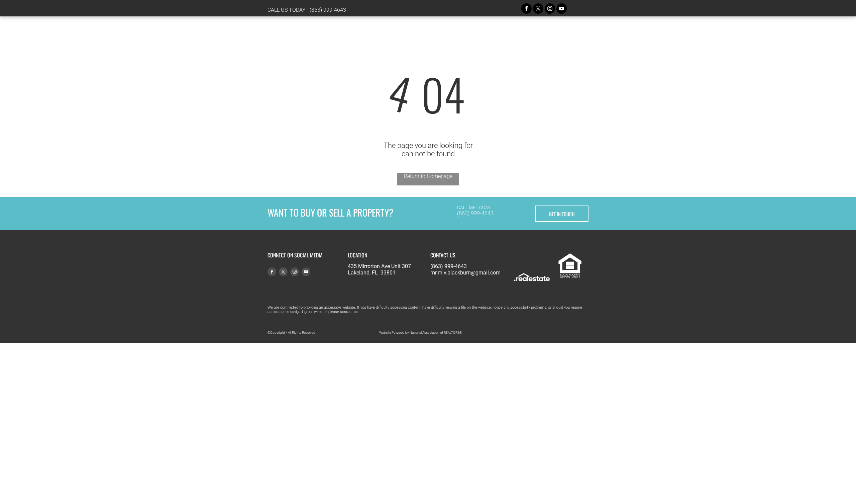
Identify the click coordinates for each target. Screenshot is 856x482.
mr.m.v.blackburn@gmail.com (465, 272)
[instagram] (550, 9)
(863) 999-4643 (328, 10)
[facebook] (526, 9)
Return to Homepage (428, 176)
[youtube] (561, 9)
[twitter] (538, 9)
